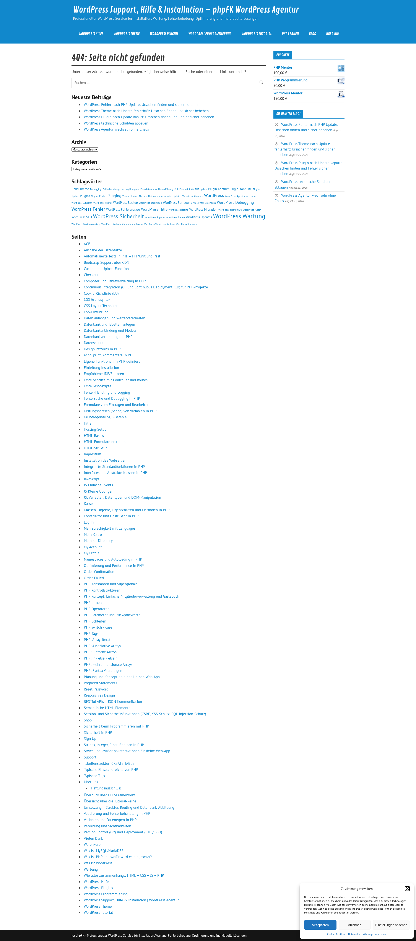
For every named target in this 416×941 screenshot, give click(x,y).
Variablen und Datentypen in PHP (110, 819)
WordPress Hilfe (91, 34)
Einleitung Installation (101, 367)
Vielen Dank (93, 838)
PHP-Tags (91, 633)
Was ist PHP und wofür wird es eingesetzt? (118, 856)
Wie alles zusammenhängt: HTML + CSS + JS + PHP (124, 875)
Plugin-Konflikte (241, 189)
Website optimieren (192, 196)
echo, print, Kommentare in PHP (109, 355)
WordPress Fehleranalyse (123, 209)
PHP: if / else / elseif (100, 658)
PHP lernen (290, 34)
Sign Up (90, 738)
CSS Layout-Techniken (101, 305)
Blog (312, 34)
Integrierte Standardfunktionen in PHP (114, 466)
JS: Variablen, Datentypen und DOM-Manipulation (122, 497)
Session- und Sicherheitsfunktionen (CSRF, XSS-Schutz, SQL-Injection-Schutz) (145, 713)
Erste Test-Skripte (97, 386)
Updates (177, 196)
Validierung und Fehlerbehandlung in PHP (117, 813)
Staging (114, 195)
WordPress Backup (125, 202)
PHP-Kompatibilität (184, 189)
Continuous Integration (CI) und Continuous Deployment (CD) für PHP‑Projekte (146, 287)
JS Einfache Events (98, 485)
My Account (93, 547)
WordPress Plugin (252, 209)
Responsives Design (99, 695)
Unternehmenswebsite (160, 196)
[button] (407, 888)
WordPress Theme (127, 34)
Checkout (91, 274)
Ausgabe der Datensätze (103, 250)
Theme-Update (130, 196)
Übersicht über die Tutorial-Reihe (110, 801)
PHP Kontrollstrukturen (102, 590)
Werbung (91, 869)
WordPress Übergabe (186, 224)
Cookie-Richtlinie (336, 934)
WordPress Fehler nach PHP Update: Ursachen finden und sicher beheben (141, 104)
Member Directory (98, 540)
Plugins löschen (99, 196)
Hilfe (87, 423)
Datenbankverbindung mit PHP (108, 336)
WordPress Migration (203, 209)
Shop (88, 720)
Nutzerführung (165, 189)
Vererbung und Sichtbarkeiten (107, 826)
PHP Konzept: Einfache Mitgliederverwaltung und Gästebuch (131, 596)
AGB (87, 243)
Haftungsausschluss (106, 788)
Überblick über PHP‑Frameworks (109, 795)
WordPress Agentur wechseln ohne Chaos (116, 129)
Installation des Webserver (105, 460)
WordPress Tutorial (257, 34)
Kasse (88, 503)
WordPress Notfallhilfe (230, 209)
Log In (89, 522)
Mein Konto (93, 534)
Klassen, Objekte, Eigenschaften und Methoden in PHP (127, 510)
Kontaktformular (148, 189)
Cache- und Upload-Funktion (106, 268)
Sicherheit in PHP (98, 732)
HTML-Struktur (95, 448)
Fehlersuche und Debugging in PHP (112, 398)
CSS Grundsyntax (97, 299)
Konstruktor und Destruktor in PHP (111, 516)
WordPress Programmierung (209, 34)
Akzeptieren (320, 925)
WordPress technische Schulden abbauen (116, 123)
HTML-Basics (94, 435)
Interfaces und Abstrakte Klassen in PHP (115, 472)
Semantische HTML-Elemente (107, 707)
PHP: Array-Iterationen (101, 639)
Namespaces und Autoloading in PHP (113, 559)
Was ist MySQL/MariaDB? (103, 850)
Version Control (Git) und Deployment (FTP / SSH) (123, 832)
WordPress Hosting (178, 209)
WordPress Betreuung (177, 202)
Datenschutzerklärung (360, 934)
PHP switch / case (98, 627)
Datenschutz (93, 342)
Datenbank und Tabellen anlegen (109, 324)
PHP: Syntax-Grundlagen (103, 670)
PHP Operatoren (96, 608)
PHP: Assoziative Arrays (102, 646)
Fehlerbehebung (111, 189)
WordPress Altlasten (82, 202)
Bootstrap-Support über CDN (106, 262)
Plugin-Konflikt (218, 189)
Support (90, 757)
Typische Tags (94, 775)
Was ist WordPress (98, 863)
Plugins (85, 196)
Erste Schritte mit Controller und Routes (116, 380)
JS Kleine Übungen (98, 491)
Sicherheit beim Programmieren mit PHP (116, 726)
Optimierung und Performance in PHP (114, 565)
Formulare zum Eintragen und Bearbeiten (116, 404)
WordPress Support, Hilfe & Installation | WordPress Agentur (131, 900)
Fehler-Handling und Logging (107, 392)
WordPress (214, 195)
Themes (143, 196)
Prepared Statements (100, 683)
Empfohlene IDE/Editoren (104, 373)
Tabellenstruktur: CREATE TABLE (109, 763)
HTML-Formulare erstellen (104, 441)
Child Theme (80, 189)
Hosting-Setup (95, 429)
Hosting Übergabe (130, 189)
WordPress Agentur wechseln (240, 196)
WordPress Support (155, 217)
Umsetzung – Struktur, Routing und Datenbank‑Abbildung (129, 807)
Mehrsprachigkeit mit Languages (109, 528)
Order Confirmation (99, 571)
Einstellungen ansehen (391, 925)
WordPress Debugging (235, 202)
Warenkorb (92, 844)
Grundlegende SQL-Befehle (105, 417)
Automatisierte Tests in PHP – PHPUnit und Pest (122, 256)
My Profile (91, 553)
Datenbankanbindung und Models (110, 330)
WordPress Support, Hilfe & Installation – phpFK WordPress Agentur (186, 10)
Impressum (381, 934)
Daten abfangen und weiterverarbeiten (114, 318)
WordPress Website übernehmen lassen (122, 224)
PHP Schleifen (95, 621)
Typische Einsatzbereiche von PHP (111, 769)
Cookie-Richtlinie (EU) (101, 293)
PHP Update (201, 189)
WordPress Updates (199, 217)
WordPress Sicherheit (118, 216)
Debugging (95, 189)
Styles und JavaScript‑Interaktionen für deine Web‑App (127, 751)
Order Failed (94, 578)
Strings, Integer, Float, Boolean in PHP (114, 744)
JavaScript (91, 479)
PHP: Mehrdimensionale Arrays (108, 664)
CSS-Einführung (96, 312)
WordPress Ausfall (102, 202)
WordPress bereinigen (150, 202)
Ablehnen (354, 925)
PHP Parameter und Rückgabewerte (112, 615)
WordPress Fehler (88, 209)
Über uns (332, 34)
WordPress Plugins (164, 34)
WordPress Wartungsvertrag (86, 224)
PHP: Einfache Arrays (100, 652)
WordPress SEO (82, 217)
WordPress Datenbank (204, 202)
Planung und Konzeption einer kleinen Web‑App (122, 676)
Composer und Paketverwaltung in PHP (115, 281)
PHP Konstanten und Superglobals (110, 584)
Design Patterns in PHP (102, 349)
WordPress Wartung (239, 216)
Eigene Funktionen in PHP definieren (113, 361)
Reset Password (96, 689)
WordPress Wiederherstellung (159, 224)
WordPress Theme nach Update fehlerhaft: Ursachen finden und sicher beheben (146, 110)
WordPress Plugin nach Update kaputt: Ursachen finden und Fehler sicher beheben (149, 117)
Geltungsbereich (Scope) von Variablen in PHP (120, 411)
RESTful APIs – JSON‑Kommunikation (113, 701)
